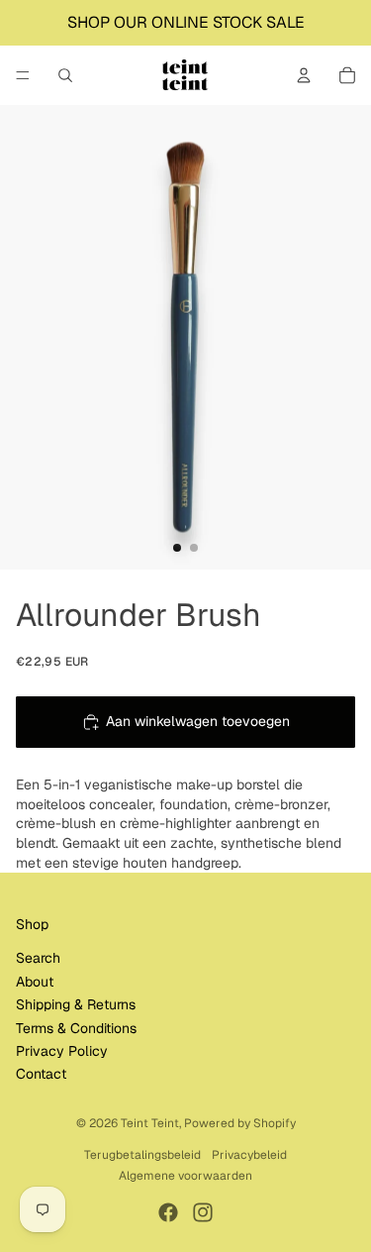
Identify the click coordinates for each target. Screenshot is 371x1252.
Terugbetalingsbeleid (142, 1155)
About (34, 982)
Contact (41, 1074)
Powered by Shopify (240, 1123)
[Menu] (23, 75)
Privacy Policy (62, 1051)
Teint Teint (150, 1123)
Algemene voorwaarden (185, 1176)
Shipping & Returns (76, 1004)
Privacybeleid (249, 1155)
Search (38, 958)
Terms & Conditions (76, 1028)
